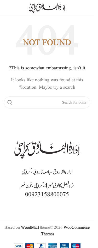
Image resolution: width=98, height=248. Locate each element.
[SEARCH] (10, 102)
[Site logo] (47, 8)
